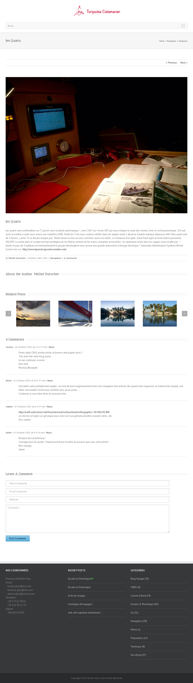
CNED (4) (135, 587)
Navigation (171, 41)
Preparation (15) (139, 638)
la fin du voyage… (77, 595)
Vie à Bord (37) (138, 655)
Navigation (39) (139, 621)
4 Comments (70, 258)
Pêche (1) (135, 629)
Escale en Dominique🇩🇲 (80, 578)
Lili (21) (134, 612)
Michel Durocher (17, 258)
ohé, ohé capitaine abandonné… (85, 612)
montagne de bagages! (80, 604)
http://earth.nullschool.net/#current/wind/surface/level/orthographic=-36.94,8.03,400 (64, 412)
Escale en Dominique (79, 587)
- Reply (50, 347)
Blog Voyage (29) (140, 578)
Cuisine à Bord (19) (141, 595)
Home (161, 41)
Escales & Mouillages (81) (145, 604)
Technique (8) (138, 646)
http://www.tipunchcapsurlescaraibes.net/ (44, 249)
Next (182, 62)
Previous (172, 62)
